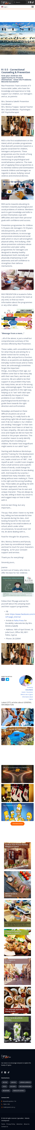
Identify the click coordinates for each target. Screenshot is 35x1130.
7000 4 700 (6, 1104)
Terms (3, 1124)
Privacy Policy (11, 1124)
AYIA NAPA (13, 1086)
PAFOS (4, 1086)
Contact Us (4, 1126)
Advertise (20, 1124)
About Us (27, 1124)
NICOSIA (5, 1082)
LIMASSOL (13, 1082)
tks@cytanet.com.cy (9, 1107)
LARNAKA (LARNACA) (25, 1082)
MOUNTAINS (6, 1090)
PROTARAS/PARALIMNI (25, 1086)
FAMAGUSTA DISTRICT (18, 1090)
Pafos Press (19, 620)
